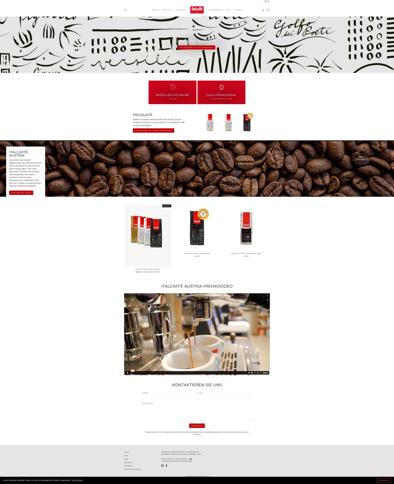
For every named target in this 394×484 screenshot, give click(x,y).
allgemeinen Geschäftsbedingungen (206, 432)
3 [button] (198, 71)
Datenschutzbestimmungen (234, 432)
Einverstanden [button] (384, 480)
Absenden (197, 425)
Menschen (181, 10)
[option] (197, 45)
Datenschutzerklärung (132, 469)
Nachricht (148, 403)
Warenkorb (128, 462)
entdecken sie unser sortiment (153, 130)
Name (145, 393)
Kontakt (238, 10)
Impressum (128, 466)
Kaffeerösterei (215, 10)
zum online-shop (21, 193)
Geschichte (167, 10)
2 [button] (197, 71)
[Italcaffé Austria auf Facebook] (166, 465)
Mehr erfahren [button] (77, 480)
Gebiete (155, 10)
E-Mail (201, 393)
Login (126, 459)
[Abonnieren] (190, 459)
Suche (126, 452)
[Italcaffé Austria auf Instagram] (162, 465)
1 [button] (195, 71)
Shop (228, 10)
